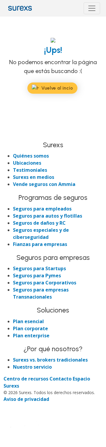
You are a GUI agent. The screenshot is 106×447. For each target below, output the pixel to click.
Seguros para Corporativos (44, 282)
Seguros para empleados (42, 208)
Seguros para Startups (39, 268)
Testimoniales (30, 170)
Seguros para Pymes (37, 275)
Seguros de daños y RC (39, 223)
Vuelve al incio (57, 88)
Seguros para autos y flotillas (47, 216)
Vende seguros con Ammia (44, 184)
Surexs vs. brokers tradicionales (50, 360)
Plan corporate (30, 328)
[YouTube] (40, 134)
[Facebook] (9, 134)
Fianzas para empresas (40, 244)
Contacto (61, 378)
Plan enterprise (31, 335)
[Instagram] (30, 134)
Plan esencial (28, 321)
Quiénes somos (31, 156)
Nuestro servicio (32, 367)
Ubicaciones (27, 163)
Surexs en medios (33, 177)
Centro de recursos (26, 378)
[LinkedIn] (19, 134)
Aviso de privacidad (26, 399)
